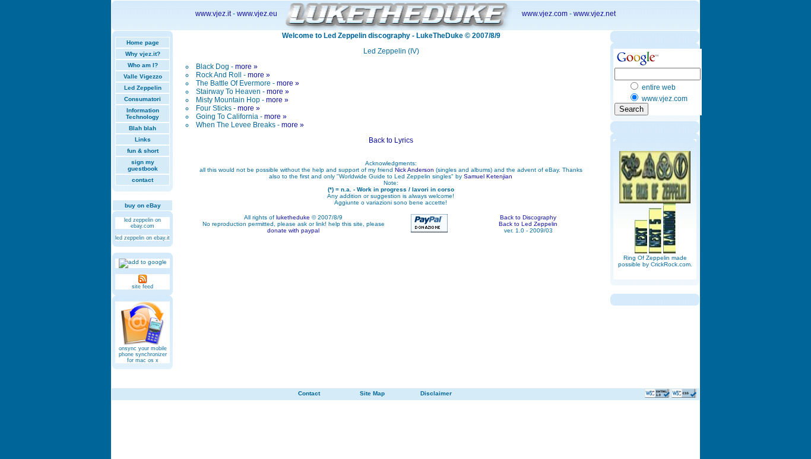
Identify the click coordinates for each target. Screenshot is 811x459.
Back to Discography (528, 217)
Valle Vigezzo (142, 76)
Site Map (372, 393)
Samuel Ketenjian (488, 176)
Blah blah (142, 128)
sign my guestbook (143, 165)
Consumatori (142, 99)
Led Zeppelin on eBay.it (142, 238)
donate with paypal (293, 230)
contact (142, 180)
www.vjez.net (595, 14)
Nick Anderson (414, 169)
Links (143, 139)
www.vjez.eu (257, 14)
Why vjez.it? (142, 54)
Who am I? (143, 65)
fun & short (143, 150)
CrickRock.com (670, 264)
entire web (659, 87)
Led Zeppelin (142, 87)
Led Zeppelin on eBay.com (142, 223)
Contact (309, 393)
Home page (142, 42)
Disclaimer (436, 393)
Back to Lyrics (391, 140)
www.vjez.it (213, 14)
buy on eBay (143, 205)
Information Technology (142, 113)
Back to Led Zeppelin (528, 224)
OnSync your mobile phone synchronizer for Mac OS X (143, 354)
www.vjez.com (545, 14)
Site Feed (142, 287)
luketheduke (293, 217)
